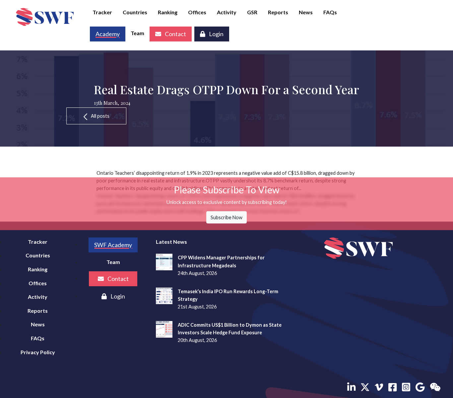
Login (216, 33)
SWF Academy (113, 244)
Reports (278, 12)
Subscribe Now (226, 217)
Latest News (171, 241)
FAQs (330, 12)
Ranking (167, 12)
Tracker (102, 12)
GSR (252, 12)
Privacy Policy (38, 352)
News (306, 12)
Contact (175, 33)
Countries (135, 12)
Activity (226, 12)
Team (137, 33)
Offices (197, 12)
